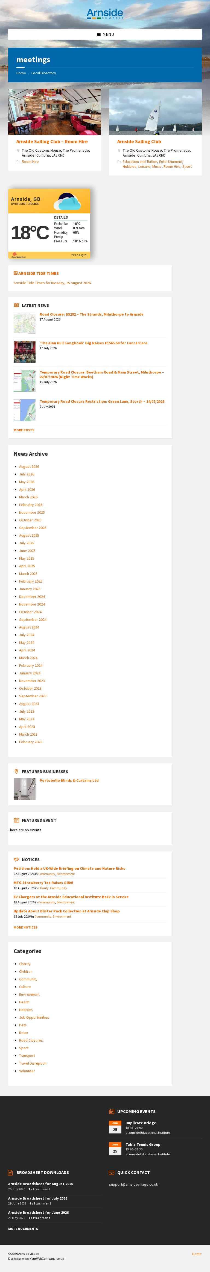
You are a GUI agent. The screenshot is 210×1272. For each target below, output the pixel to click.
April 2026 (27, 489)
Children (26, 971)
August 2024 (29, 627)
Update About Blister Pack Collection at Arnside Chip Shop (67, 911)
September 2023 (32, 696)
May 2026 (26, 481)
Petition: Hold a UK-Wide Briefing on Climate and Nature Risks (69, 868)
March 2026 (28, 497)
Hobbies (129, 166)
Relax (23, 1032)
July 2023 (26, 711)
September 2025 (32, 527)
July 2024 (26, 634)
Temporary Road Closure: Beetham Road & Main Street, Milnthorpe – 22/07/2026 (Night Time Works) (102, 374)
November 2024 (32, 604)
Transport (27, 1055)
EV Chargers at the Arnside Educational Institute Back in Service (71, 896)
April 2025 (27, 565)
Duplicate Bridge (141, 1122)
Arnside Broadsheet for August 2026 (40, 1183)
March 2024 (28, 657)
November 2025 (32, 512)
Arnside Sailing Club (139, 141)
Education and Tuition (140, 161)
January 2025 (29, 588)
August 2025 (29, 535)
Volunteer (27, 1070)
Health (24, 1002)
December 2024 (32, 596)
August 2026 (29, 466)
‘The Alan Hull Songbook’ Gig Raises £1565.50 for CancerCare (93, 342)
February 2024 (30, 665)
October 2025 (30, 520)
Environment (66, 874)
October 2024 (30, 611)
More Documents (23, 1229)
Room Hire (30, 161)
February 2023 (30, 741)
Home (21, 72)
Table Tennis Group (143, 1144)
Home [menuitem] (197, 1253)
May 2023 (26, 718)
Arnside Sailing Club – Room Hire (52, 141)
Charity (43, 888)
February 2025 (30, 581)
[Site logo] (105, 18)
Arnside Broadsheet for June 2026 (38, 1212)
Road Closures (31, 1040)
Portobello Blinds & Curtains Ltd (69, 780)
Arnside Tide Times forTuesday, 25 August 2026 (52, 282)
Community (46, 874)
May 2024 (26, 642)
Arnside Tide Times (38, 273)
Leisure (144, 166)
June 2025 (27, 550)
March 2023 (28, 734)
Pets (23, 1025)
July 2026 (26, 474)
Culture (25, 986)
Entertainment (170, 161)
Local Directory (43, 72)
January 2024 (29, 673)
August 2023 (29, 703)
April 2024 (27, 650)
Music (157, 166)
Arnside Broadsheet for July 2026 (37, 1198)
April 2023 (27, 726)
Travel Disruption (32, 1063)
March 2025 (28, 573)
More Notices (25, 927)
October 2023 (30, 688)
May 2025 (26, 558)
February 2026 (30, 504)
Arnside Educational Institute (149, 1132)
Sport (187, 166)
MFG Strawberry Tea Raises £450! (43, 882)
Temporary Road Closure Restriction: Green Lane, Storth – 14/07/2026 (102, 401)
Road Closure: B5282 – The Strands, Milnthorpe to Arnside (92, 314)
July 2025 (26, 542)
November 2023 (32, 680)
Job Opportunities (34, 1017)
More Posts (24, 430)
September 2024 (32, 619)
